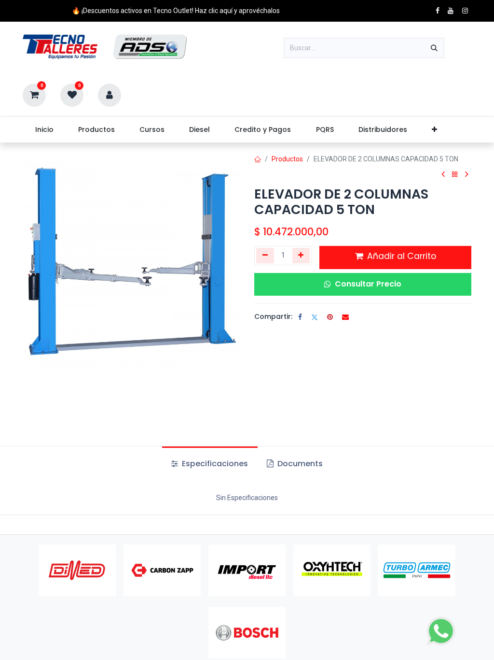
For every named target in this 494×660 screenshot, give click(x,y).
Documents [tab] (299, 463)
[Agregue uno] (301, 255)
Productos (287, 159)
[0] (34, 95)
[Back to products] (455, 175)
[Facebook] (300, 317)
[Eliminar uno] (265, 255)
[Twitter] (314, 317)
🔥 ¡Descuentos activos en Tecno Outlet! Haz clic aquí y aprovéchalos (176, 10)
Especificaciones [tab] (214, 463)
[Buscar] (434, 47)
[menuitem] (44, 130)
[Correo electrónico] (345, 317)
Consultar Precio (368, 283)
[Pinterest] (330, 317)
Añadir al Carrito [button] (400, 256)
